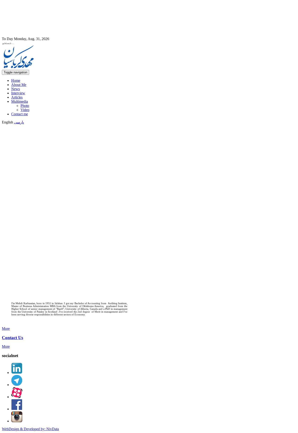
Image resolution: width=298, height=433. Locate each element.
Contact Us (12, 337)
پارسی (19, 122)
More (6, 329)
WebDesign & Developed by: (30, 429)
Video (24, 110)
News (15, 89)
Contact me (19, 114)
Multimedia (19, 101)
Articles (17, 97)
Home (15, 80)
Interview (18, 93)
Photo (24, 106)
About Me (18, 85)
